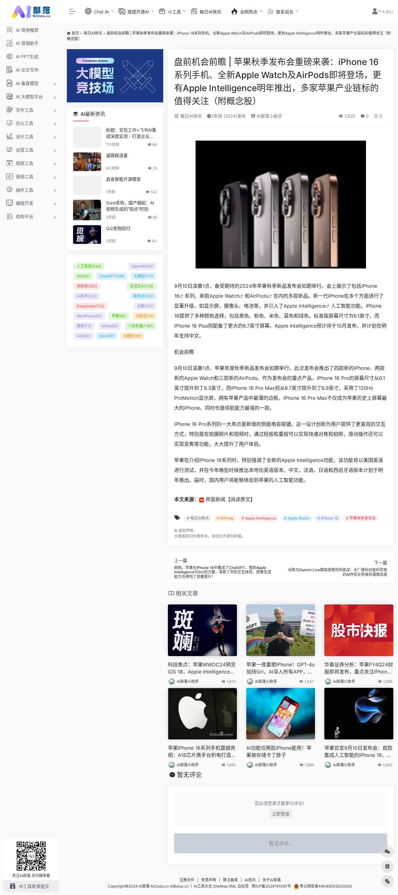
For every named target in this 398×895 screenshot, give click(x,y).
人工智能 (89, 266)
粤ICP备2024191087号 (271, 886)
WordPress (89, 316)
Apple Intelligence (305, 306)
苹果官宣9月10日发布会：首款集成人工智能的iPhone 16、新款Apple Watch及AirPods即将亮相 (358, 752)
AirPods (259, 296)
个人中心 (385, 12)
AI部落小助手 (268, 116)
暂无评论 (189, 775)
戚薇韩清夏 (117, 155)
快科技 (87, 286)
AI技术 (87, 296)
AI (83, 276)
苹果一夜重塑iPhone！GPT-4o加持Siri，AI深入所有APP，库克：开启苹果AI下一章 (280, 668)
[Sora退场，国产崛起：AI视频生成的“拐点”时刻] (87, 210)
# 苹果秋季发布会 (361, 518)
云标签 (243, 886)
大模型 (143, 276)
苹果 (119, 316)
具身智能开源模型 (123, 179)
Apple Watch (224, 296)
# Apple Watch (296, 518)
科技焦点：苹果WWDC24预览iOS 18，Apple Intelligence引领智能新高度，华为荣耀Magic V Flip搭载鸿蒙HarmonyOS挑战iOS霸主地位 (202, 668)
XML (233, 886)
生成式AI (141, 286)
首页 (75, 33)
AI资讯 (250, 880)
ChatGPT (112, 276)
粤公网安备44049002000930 (325, 886)
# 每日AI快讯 (198, 518)
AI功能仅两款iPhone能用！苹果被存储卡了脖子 (279, 751)
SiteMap (220, 886)
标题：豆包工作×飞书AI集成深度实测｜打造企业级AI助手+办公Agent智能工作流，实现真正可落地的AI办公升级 (131, 133)
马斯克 (144, 316)
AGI (83, 335)
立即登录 (280, 813)
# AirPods (225, 518)
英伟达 (143, 296)
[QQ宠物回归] (87, 234)
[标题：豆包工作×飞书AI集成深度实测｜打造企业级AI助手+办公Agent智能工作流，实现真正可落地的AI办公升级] (87, 137)
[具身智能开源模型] (87, 185)
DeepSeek (90, 306)
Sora (106, 335)
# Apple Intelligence (259, 518)
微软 (84, 326)
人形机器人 (140, 326)
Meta (110, 326)
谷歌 (145, 306)
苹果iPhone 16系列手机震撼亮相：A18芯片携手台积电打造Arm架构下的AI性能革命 (202, 752)
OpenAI (142, 266)
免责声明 (208, 880)
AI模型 (132, 335)
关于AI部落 (271, 880)
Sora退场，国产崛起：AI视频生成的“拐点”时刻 (130, 206)
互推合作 (186, 880)
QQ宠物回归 (118, 228)
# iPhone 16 (327, 518)
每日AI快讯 (93, 33)
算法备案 (230, 880)
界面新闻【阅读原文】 (230, 499)
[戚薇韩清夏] (87, 161)
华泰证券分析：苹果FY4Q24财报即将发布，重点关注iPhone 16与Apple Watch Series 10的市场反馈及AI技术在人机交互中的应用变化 (358, 668)
